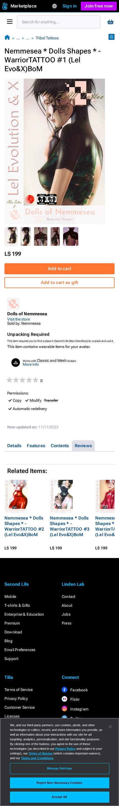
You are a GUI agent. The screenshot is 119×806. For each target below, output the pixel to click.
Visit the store (18, 319)
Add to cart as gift (59, 282)
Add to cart (59, 268)
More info (31, 364)
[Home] (7, 38)
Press (66, 623)
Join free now (99, 6)
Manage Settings (59, 768)
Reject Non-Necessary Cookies (59, 782)
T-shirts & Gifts (17, 605)
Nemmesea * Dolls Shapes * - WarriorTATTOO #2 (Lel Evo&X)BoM (24, 526)
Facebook (78, 690)
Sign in (70, 6)
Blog (8, 641)
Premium (12, 623)
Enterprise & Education (24, 614)
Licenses (12, 716)
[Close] (110, 727)
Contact (68, 596)
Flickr (74, 699)
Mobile (10, 596)
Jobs (66, 614)
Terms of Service (18, 689)
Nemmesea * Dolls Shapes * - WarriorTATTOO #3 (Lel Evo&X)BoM (69, 526)
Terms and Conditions (37, 758)
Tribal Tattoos (47, 38)
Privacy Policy (16, 698)
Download (13, 632)
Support (11, 658)
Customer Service (19, 707)
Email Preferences (19, 650)
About (67, 605)
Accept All (59, 797)
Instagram (79, 709)
